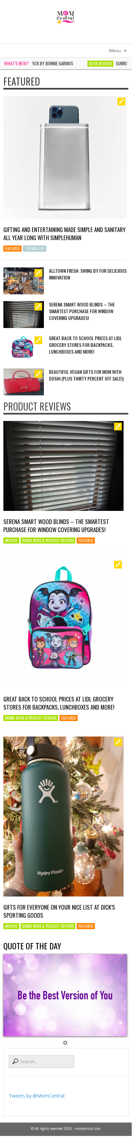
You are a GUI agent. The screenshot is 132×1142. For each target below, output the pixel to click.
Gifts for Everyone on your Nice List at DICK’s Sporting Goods (59, 911)
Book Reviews (90, 63)
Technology (35, 248)
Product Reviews (37, 406)
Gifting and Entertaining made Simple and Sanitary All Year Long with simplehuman (64, 233)
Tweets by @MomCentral (36, 1095)
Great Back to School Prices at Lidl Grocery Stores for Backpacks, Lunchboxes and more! (85, 344)
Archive (11, 540)
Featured (21, 81)
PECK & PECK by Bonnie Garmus (35, 63)
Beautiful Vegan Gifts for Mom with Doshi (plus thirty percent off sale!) (86, 375)
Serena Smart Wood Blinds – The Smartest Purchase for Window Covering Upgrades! (82, 311)
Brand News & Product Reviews (48, 540)
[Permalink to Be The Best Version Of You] (65, 995)
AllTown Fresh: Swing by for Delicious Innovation (88, 274)
